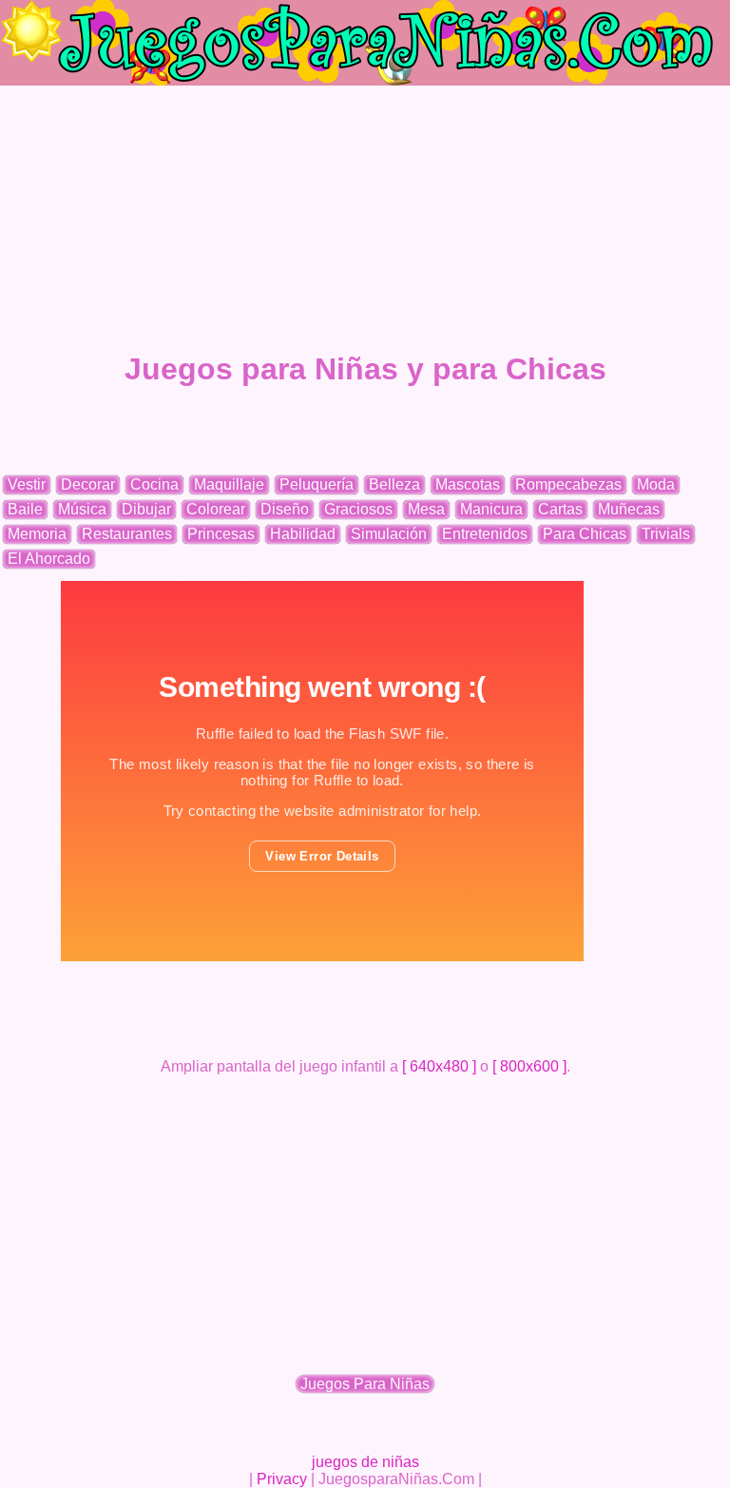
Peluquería (316, 484)
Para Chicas (584, 534)
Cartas (560, 509)
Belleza (394, 484)
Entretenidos (485, 534)
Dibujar (146, 509)
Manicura (491, 509)
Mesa (426, 509)
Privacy (282, 1479)
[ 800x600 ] (529, 1066)
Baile (25, 509)
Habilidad (303, 534)
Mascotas (467, 484)
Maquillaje (229, 484)
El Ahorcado (49, 559)
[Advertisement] (365, 219)
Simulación (389, 534)
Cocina (154, 484)
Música (82, 509)
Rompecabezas (568, 484)
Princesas (221, 534)
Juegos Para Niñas (365, 1384)
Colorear (215, 509)
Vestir (27, 484)
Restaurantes (127, 534)
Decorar (88, 484)
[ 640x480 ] (439, 1066)
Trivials (666, 534)
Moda (656, 484)
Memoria (37, 534)
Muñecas (629, 509)
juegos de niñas (365, 1462)
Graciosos (358, 509)
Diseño (284, 509)
